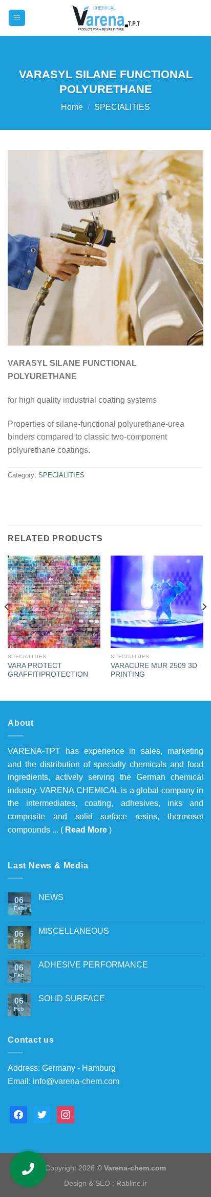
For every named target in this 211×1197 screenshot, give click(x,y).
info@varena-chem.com (76, 1081)
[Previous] (7, 627)
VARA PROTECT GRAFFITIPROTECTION (48, 670)
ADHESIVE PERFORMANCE (93, 964)
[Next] (204, 627)
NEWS (51, 897)
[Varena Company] (105, 18)
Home (72, 107)
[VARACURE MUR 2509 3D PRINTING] (157, 602)
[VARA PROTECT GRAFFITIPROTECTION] (54, 602)
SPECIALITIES (122, 107)
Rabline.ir (131, 1183)
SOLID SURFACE (71, 998)
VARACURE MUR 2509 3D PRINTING (154, 670)
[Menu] (17, 18)
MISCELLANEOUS (73, 931)
